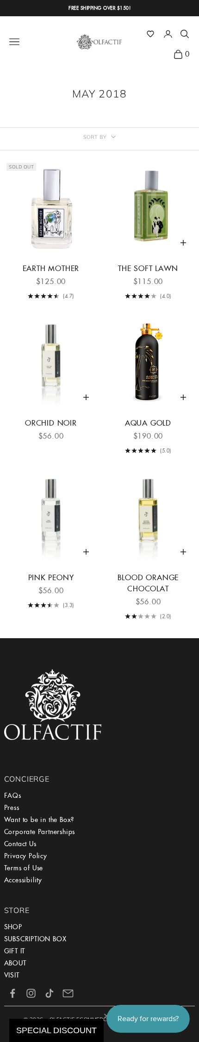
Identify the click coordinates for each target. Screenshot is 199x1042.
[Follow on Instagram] (31, 993)
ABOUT (15, 963)
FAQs (12, 795)
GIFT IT (14, 951)
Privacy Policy (25, 856)
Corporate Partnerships (39, 832)
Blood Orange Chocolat (148, 583)
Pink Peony (51, 577)
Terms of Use (24, 868)
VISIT (11, 975)
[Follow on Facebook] (12, 993)
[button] (150, 34)
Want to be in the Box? (39, 819)
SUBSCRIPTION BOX (35, 939)
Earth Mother (51, 268)
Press (11, 807)
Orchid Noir (51, 423)
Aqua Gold (148, 423)
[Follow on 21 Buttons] (68, 993)
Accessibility (23, 880)
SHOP (13, 927)
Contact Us (20, 844)
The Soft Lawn (148, 268)
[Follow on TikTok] (49, 993)
